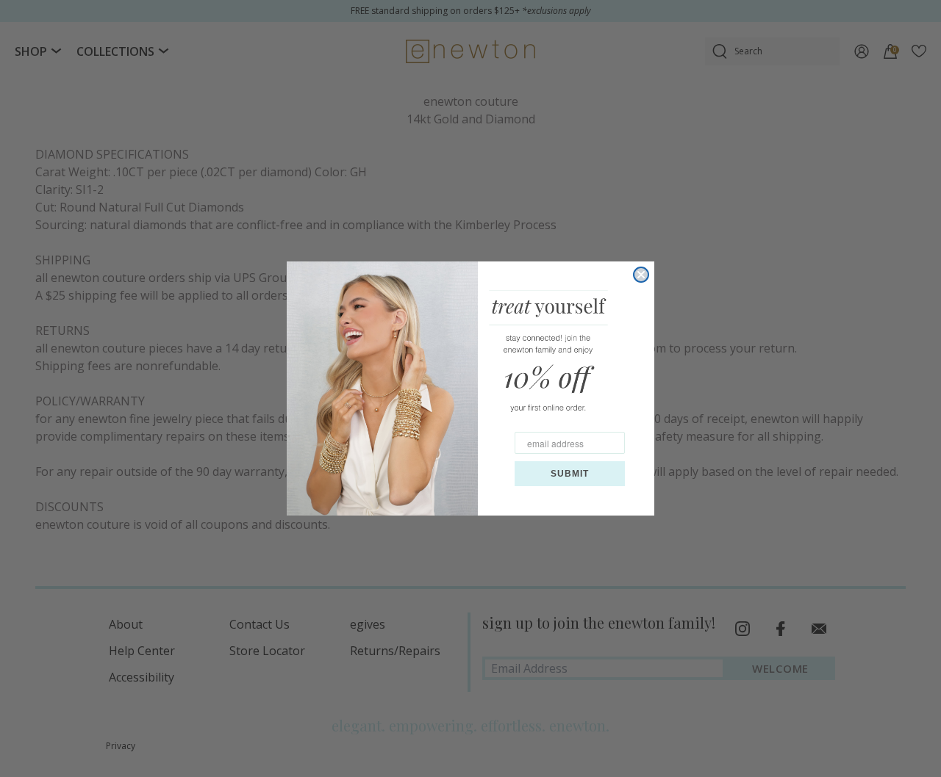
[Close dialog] (641, 274)
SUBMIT (570, 474)
